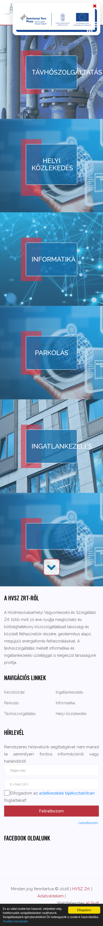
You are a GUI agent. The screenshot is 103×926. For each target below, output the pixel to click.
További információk (15, 921)
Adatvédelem (50, 896)
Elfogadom (84, 910)
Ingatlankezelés (54, 446)
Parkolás (51, 353)
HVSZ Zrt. (81, 888)
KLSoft (92, 903)
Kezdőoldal (14, 692)
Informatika (54, 259)
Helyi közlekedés (52, 164)
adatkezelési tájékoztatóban (67, 793)
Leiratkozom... (88, 823)
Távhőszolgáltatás (54, 72)
